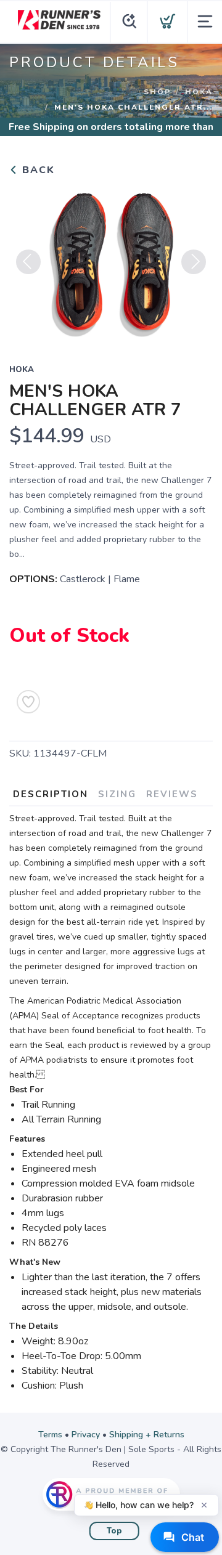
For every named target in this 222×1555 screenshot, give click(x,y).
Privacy (86, 1434)
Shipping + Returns (146, 1434)
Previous (28, 262)
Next (193, 262)
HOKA (199, 92)
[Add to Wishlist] (28, 701)
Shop (157, 92)
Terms (50, 1434)
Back (36, 170)
